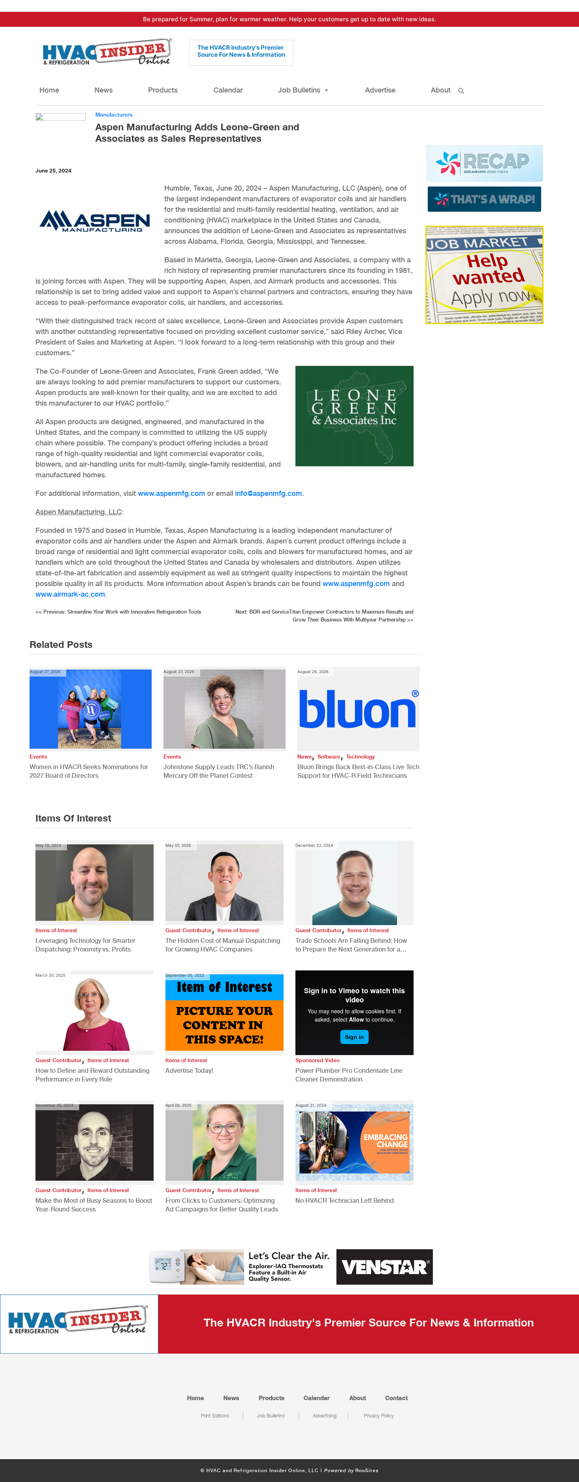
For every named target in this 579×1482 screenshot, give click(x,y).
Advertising (324, 1415)
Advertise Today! (189, 1070)
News (104, 90)
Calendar (228, 90)
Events (38, 756)
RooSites (367, 1470)
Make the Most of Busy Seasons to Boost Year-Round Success (93, 1205)
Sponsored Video (317, 1060)
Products (163, 90)
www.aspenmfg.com (171, 493)
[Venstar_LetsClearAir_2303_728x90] (289, 1266)
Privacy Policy (379, 1415)
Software (328, 756)
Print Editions (215, 1415)
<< (118, 612)
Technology (360, 756)
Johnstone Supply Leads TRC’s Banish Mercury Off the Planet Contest (218, 771)
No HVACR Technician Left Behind (344, 1200)
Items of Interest (56, 930)
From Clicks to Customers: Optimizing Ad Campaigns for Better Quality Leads (221, 1205)
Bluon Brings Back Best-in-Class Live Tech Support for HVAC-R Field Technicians (358, 771)
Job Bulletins (299, 90)
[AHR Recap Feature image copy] (484, 178)
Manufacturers (113, 114)
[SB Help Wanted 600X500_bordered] (484, 274)
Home (49, 90)
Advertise (380, 90)
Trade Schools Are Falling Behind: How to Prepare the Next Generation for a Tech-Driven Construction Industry (351, 945)
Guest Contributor (188, 930)
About (441, 90)
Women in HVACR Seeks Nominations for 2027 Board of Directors (89, 771)
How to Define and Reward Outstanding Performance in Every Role (92, 1075)
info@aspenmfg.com (268, 493)
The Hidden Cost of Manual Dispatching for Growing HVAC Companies (222, 945)
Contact (396, 1397)
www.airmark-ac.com (70, 594)
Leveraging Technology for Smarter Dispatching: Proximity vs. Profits (85, 945)
